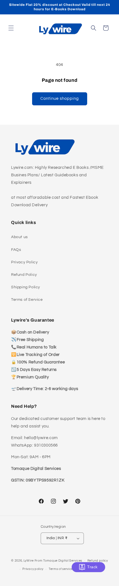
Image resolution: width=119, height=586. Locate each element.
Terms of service (61, 568)
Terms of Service (27, 300)
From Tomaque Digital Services (58, 560)
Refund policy (97, 560)
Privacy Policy (24, 262)
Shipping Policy (25, 287)
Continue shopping (59, 98)
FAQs (16, 250)
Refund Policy (24, 275)
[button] (11, 28)
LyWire (29, 560)
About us (19, 237)
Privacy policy (32, 568)
